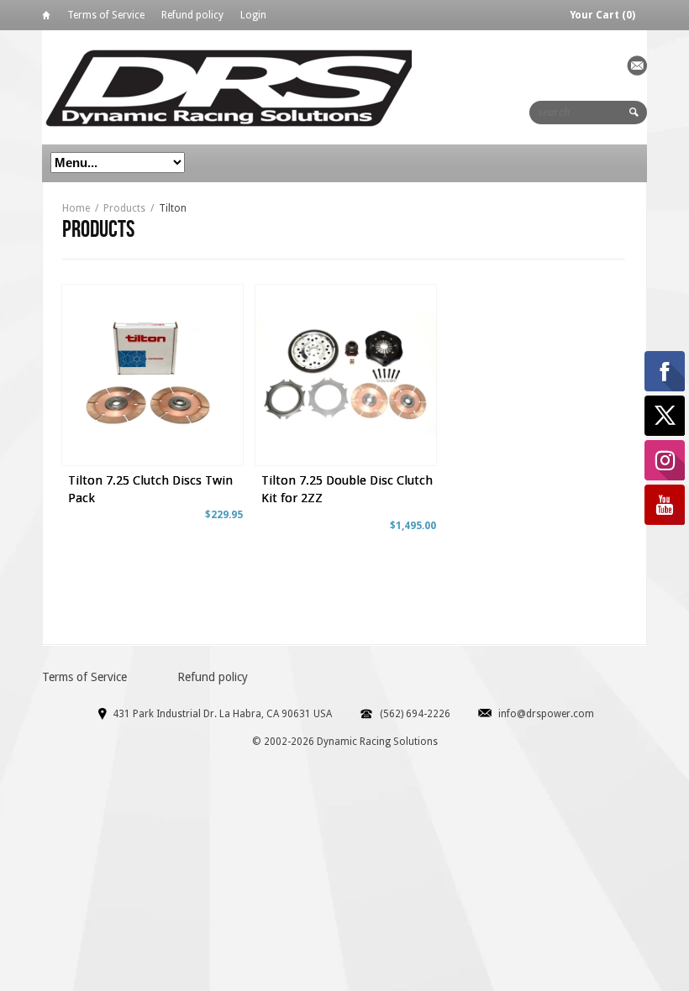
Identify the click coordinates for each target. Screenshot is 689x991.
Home (46, 18)
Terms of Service (106, 15)
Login (253, 15)
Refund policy (192, 15)
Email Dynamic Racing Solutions (637, 65)
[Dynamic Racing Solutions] (232, 87)
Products (124, 208)
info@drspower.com (546, 714)
